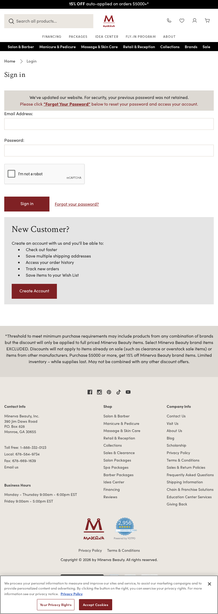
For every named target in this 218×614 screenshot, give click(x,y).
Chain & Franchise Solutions (190, 489)
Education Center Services (189, 496)
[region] (109, 594)
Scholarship (176, 445)
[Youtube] (128, 392)
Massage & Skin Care (121, 430)
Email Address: (18, 113)
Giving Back (177, 504)
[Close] (209, 584)
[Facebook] (89, 392)
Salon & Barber (116, 415)
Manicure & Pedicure (121, 423)
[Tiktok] (118, 392)
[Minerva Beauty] (109, 21)
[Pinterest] (109, 392)
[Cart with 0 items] (207, 21)
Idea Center (113, 481)
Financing (111, 489)
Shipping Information (185, 481)
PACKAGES (78, 36)
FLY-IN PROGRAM (141, 36)
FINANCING (51, 36)
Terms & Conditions (183, 460)
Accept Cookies (95, 604)
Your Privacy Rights (55, 604)
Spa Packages (115, 467)
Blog (170, 438)
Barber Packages (118, 474)
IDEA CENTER (106, 36)
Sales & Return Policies (186, 467)
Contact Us (176, 415)
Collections (112, 445)
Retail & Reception (119, 438)
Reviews (110, 496)
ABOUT (169, 36)
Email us (11, 467)
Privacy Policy (178, 452)
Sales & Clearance (119, 452)
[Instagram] (99, 392)
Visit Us (172, 423)
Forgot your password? (77, 204)
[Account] (194, 21)
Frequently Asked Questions (190, 474)
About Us (174, 430)
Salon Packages (117, 460)
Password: (14, 140)
